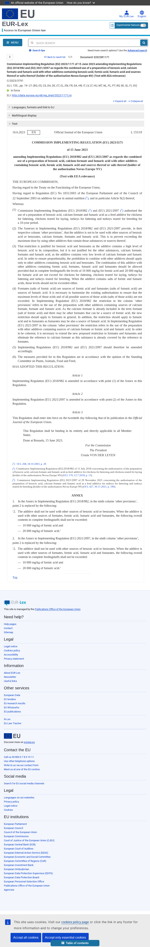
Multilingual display (24, 115)
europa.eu (29, 742)
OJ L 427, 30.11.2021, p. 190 (99, 486)
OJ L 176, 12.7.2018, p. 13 (77, 475)
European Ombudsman (16, 869)
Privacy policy (11, 801)
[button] (75, 943)
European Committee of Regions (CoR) (25, 860)
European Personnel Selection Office (24, 881)
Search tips (38, 50)
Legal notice (10, 646)
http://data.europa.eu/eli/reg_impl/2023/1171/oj (41, 95)
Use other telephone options (19, 761)
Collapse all (137, 101)
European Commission (16, 836)
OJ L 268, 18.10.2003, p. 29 (31, 464)
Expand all (120, 101)
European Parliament (15, 823)
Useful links (10, 681)
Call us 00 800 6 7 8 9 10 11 (19, 757)
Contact (8, 628)
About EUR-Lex (12, 672)
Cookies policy (12, 650)
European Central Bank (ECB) (20, 844)
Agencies (9, 889)
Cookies (8, 809)
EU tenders (10, 699)
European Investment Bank (19, 865)
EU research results (14, 703)
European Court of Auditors (18, 848)
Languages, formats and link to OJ (33, 107)
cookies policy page (75, 922)
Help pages (10, 624)
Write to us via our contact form (21, 765)
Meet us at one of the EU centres (22, 769)
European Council (13, 828)
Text (14, 123)
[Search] (143, 43)
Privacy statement (14, 658)
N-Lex (7, 719)
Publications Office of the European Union (57, 609)
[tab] (75, 107)
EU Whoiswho (11, 707)
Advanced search (137, 50)
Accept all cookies (25, 937)
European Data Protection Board (21, 877)
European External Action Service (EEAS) (26, 852)
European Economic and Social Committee (27, 856)
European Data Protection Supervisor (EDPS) (28, 873)
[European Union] (12, 736)
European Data (12, 695)
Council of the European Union (20, 832)
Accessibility (11, 654)
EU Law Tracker (12, 723)
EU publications (12, 711)
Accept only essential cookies (65, 937)
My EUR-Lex (126, 16)
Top (14, 577)
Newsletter (10, 676)
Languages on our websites (19, 797)
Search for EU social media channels (24, 783)
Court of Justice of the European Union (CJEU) (29, 840)
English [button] (142, 16)
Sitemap (8, 632)
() (86, 198)
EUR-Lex (15, 23)
